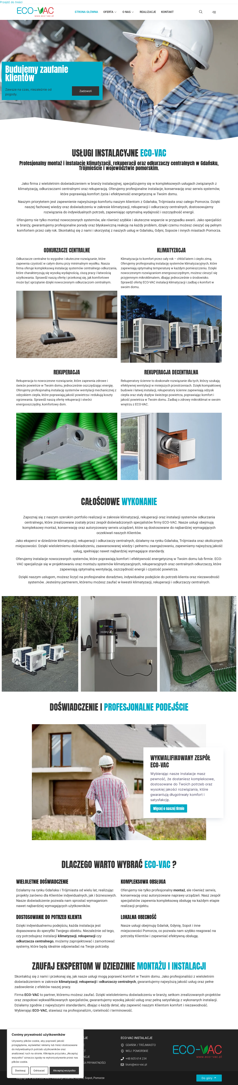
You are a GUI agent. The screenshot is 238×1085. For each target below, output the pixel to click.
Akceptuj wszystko (64, 1070)
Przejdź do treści (11, 2)
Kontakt (167, 12)
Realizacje (148, 12)
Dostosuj (20, 1070)
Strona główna (86, 12)
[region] (45, 1053)
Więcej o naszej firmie (168, 808)
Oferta (108, 12)
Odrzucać (39, 1070)
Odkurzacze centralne (67, 250)
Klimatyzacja (171, 250)
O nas (126, 12)
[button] (200, 12)
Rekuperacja (66, 372)
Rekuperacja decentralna (171, 372)
